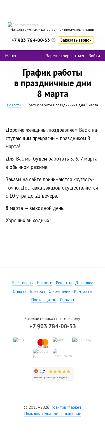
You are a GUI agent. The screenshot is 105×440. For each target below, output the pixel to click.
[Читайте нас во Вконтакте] (52, 397)
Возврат (37, 291)
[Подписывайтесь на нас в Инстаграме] (62, 397)
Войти (94, 55)
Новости (14, 105)
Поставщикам (44, 299)
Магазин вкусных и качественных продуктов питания (52, 29)
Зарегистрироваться (65, 55)
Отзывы (67, 299)
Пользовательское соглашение (52, 413)
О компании (60, 291)
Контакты (83, 291)
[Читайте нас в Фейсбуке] (42, 397)
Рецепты (64, 282)
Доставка (84, 282)
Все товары (22, 282)
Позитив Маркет (65, 407)
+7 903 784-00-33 (52, 326)
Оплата (20, 291)
